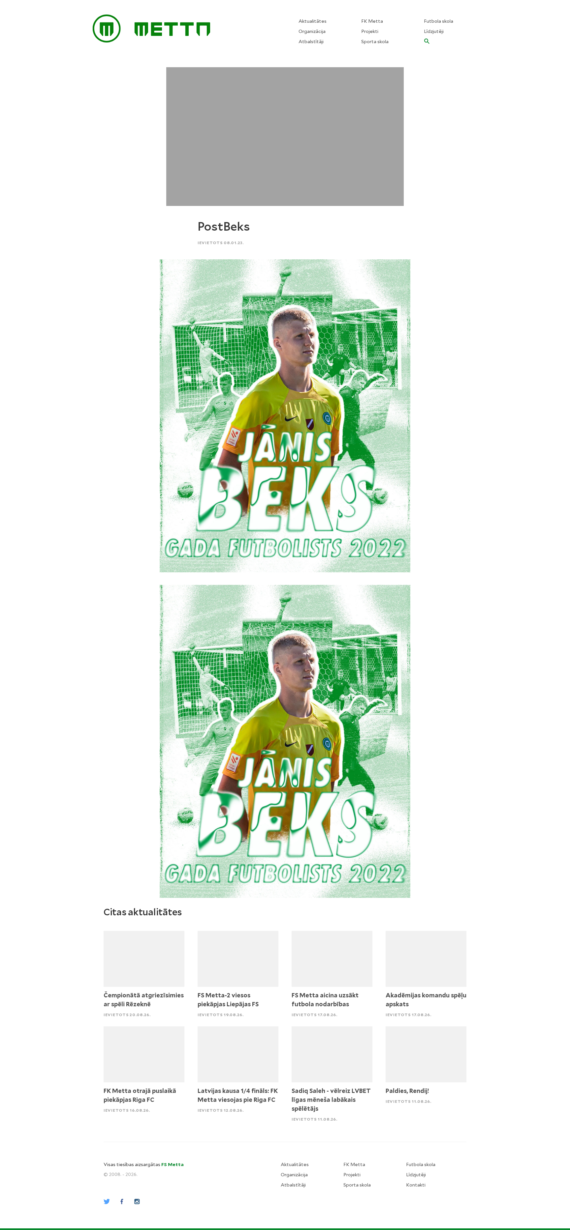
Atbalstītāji (311, 41)
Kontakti (416, 1184)
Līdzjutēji (434, 31)
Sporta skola (375, 41)
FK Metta (372, 21)
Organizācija (312, 31)
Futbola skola (438, 21)
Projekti (369, 31)
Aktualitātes (313, 21)
